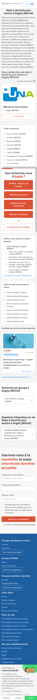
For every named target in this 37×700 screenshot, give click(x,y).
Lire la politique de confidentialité (11, 691)
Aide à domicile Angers (16, 292)
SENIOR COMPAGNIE (10, 583)
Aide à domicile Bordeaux (18, 296)
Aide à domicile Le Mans (17, 317)
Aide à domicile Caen (16, 300)
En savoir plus (18, 116)
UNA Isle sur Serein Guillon (15, 107)
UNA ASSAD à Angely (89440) (14, 400)
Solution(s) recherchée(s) (12, 475)
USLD (4, 655)
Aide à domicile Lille (15, 321)
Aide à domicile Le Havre (17, 314)
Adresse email (8, 495)
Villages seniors (8, 662)
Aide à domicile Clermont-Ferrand (18, 305)
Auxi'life (5, 580)
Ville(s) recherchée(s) (11, 485)
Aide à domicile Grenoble (17, 310)
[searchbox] (18, 478)
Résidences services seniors (12, 659)
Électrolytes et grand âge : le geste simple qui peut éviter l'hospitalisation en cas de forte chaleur (18, 363)
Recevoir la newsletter (18, 519)
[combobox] (18, 478)
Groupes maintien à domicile (16, 576)
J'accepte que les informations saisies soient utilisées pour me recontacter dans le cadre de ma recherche (18, 508)
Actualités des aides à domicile (15, 377)
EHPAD (4, 652)
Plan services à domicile (11, 636)
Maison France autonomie (11, 648)
